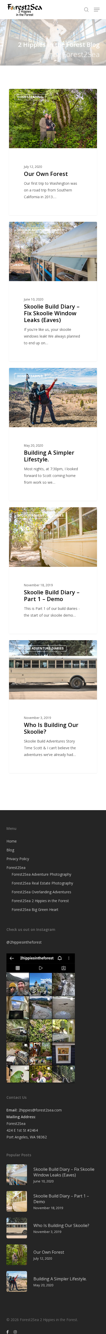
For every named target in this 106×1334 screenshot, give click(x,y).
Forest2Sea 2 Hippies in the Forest (40, 900)
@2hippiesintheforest (24, 942)
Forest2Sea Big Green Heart (35, 909)
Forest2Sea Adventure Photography (41, 874)
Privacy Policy (17, 858)
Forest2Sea (15, 867)
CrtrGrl (24, 374)
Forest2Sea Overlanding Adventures (41, 891)
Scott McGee (28, 94)
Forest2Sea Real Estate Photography (42, 883)
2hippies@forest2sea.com (40, 1110)
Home (11, 841)
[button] (97, 9)
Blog (10, 849)
